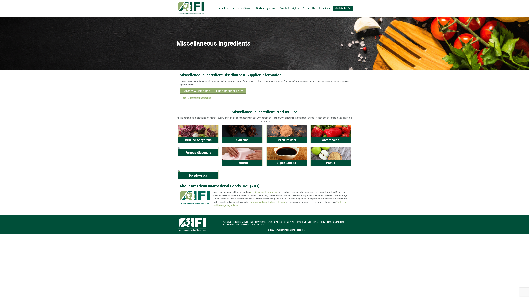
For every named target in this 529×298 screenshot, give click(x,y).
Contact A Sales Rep (196, 91)
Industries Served (242, 8)
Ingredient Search (258, 222)
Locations (324, 8)
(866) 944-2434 (343, 8)
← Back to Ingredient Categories (195, 98)
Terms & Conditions (335, 222)
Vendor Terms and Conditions (236, 225)
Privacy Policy (319, 222)
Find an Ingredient (266, 8)
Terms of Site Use (303, 222)
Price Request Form (229, 91)
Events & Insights (289, 8)
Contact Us (309, 8)
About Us (223, 8)
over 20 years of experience (263, 192)
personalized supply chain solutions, (267, 202)
